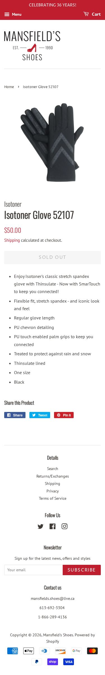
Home (9, 87)
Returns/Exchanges (52, 476)
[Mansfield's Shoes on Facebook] (52, 527)
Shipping (12, 240)
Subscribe (81, 570)
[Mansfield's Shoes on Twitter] (41, 527)
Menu (16, 14)
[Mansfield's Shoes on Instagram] (64, 527)
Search (52, 468)
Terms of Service (52, 498)
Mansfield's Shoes (58, 634)
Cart (96, 14)
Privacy (52, 491)
